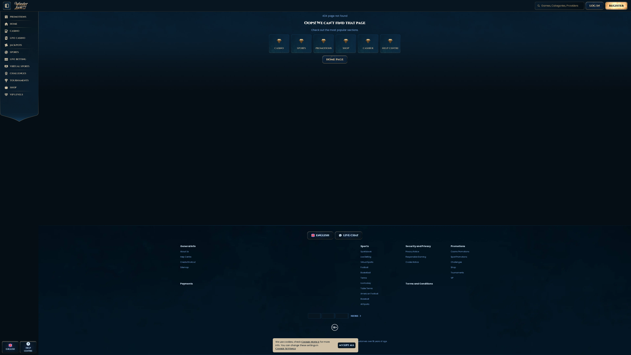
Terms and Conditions (419, 283)
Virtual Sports (367, 262)
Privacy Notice (412, 251)
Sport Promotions (459, 256)
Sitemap (184, 267)
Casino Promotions (460, 251)
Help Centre (185, 256)
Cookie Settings (285, 348)
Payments (186, 283)
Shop (453, 267)
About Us (184, 251)
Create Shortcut (187, 262)
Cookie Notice (412, 262)
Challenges (456, 262)
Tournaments (457, 272)
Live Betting (366, 256)
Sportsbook (366, 251)
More (354, 316)
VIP (452, 277)
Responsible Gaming (416, 256)
